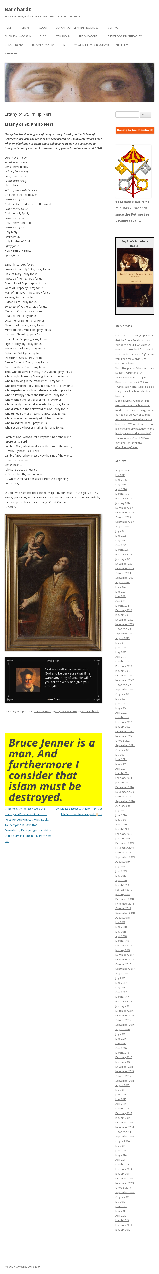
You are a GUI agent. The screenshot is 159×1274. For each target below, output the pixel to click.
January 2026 (122, 503)
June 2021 (121, 759)
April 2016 (121, 1048)
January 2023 (122, 671)
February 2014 (123, 1169)
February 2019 (123, 889)
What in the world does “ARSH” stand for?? (101, 45)
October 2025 (123, 517)
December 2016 (124, 1010)
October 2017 (123, 964)
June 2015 (121, 1094)
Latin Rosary (62, 36)
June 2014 (121, 1150)
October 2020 (123, 796)
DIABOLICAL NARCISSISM (18, 36)
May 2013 (120, 1211)
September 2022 (125, 689)
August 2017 (122, 973)
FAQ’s (43, 36)
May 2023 (120, 652)
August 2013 (122, 1197)
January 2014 (122, 1173)
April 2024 (121, 601)
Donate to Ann (14, 45)
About (43, 27)
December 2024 (124, 563)
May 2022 (120, 708)
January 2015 (122, 1118)
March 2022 (122, 717)
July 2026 (120, 475)
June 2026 (121, 480)
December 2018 (124, 899)
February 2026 (123, 498)
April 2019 (121, 880)
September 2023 (125, 633)
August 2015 (122, 1085)
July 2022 (120, 698)
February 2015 (123, 1113)
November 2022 (124, 680)
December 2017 (124, 955)
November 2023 (124, 624)
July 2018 (120, 922)
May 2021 (120, 764)
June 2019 (121, 871)
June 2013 (121, 1206)
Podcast (25, 27)
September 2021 (125, 745)
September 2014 (125, 1136)
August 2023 (122, 638)
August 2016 (122, 1029)
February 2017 (123, 1001)
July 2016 (120, 1034)
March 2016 (122, 1052)
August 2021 (122, 750)
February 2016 (123, 1057)
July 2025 (120, 531)
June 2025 (121, 535)
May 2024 (120, 596)
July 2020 (120, 810)
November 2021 (124, 736)
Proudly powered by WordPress (22, 1267)
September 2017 (125, 969)
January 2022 (122, 726)
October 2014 (123, 1132)
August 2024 (122, 582)
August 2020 (122, 806)
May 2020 (120, 820)
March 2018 (122, 941)
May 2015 (120, 1099)
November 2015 (124, 1071)
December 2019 (124, 843)
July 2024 (120, 587)
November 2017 (124, 959)
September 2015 (125, 1080)
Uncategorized (42, 711)
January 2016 (122, 1062)
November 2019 (124, 847)
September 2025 (125, 521)
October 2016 (123, 1020)
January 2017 (122, 1006)
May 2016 (120, 1043)
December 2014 (124, 1122)
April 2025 (121, 545)
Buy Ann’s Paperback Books (49, 45)
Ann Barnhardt (90, 711)
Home (8, 27)
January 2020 (122, 838)
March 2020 (122, 829)
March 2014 (122, 1164)
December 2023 (124, 619)
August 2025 (122, 526)
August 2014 (122, 1141)
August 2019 (122, 861)
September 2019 (125, 857)
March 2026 (122, 494)
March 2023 (122, 661)
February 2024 (123, 610)
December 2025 (124, 508)
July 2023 (120, 643)
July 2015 (120, 1090)
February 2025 (123, 554)
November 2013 (124, 1183)
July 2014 (120, 1145)
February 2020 (123, 833)
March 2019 (122, 885)
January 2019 (122, 894)
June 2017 (121, 983)
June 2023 (121, 647)
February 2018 (123, 945)
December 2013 (124, 1178)
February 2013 (123, 1225)
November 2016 (124, 1015)
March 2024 (122, 605)
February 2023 (123, 666)
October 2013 (123, 1187)
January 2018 (122, 950)
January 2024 (122, 615)
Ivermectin (11, 53)
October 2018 (123, 908)
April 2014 (121, 1159)
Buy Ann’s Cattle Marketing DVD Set (77, 27)
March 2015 (122, 1108)
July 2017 (120, 978)
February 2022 (123, 722)
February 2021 (123, 778)
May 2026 (120, 484)
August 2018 (122, 917)
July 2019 (120, 866)
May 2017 (120, 987)
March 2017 (122, 996)
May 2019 (120, 875)
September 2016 (125, 1024)
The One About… (89, 36)
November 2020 (124, 792)
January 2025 (122, 559)
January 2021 (122, 782)
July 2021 (120, 754)
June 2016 (121, 1038)
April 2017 (121, 992)
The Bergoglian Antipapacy (125, 36)
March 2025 (122, 549)
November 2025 (124, 512)
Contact (113, 27)
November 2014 (124, 1127)
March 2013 (122, 1220)
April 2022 (121, 712)
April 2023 (121, 657)
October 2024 (123, 573)
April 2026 (121, 489)
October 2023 (123, 629)
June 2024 (121, 591)
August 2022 (122, 694)
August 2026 (122, 470)
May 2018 (120, 931)
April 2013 (121, 1215)
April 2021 (121, 768)
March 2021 (122, 773)
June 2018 (121, 927)
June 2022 (121, 703)
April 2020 (121, 824)
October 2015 (123, 1076)
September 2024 (125, 577)
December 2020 (124, 787)
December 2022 (124, 675)
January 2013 (122, 1229)
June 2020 (121, 815)
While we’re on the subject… (131, 377)
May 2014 (120, 1155)
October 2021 (123, 740)
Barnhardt (18, 9)
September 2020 (125, 801)
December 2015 (124, 1066)
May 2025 (120, 540)
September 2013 (125, 1192)
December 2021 (124, 731)
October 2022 (123, 684)
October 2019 (123, 852)
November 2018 (124, 903)
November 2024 (124, 568)
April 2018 (121, 936)
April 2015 (121, 1104)
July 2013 (120, 1201)
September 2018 (125, 913)
